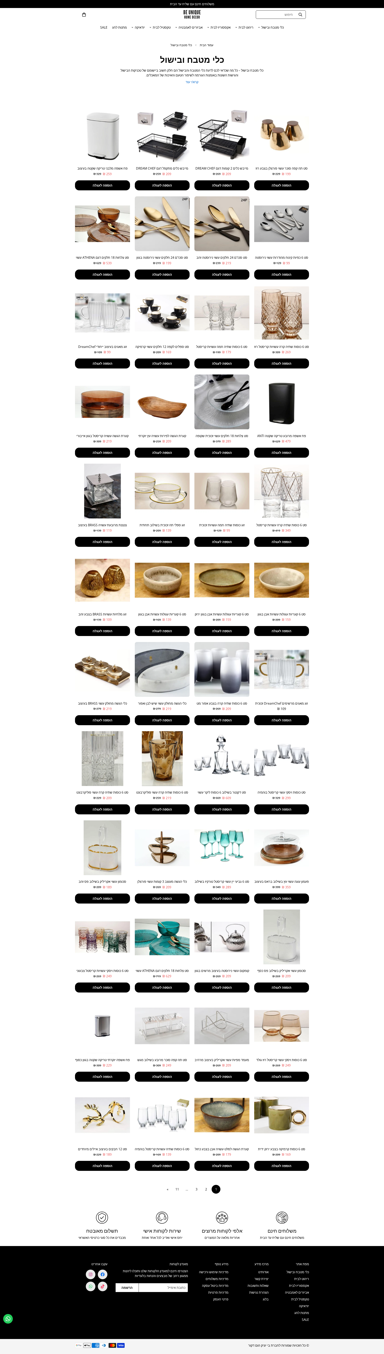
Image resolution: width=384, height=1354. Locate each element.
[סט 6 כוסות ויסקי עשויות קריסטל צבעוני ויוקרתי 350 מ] (102, 937)
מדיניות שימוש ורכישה (213, 1272)
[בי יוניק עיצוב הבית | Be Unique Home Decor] (192, 14)
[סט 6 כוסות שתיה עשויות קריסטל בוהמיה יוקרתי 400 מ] (162, 1115)
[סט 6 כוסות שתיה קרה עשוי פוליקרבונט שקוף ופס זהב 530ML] (102, 758)
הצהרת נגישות (259, 1292)
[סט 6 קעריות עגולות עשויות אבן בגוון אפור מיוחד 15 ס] (281, 580)
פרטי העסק (220, 1299)
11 (177, 1189)
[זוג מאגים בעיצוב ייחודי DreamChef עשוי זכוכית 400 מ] (102, 313)
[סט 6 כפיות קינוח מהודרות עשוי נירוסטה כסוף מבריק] (281, 223)
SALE (103, 27)
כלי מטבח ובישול (272, 27)
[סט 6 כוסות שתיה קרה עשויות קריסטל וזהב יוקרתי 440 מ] (281, 491)
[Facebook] (102, 1274)
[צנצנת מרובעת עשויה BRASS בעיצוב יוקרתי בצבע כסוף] (102, 491)
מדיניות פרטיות (218, 1292)
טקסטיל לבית (162, 27)
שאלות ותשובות (258, 1285)
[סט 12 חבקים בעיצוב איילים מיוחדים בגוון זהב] (102, 1115)
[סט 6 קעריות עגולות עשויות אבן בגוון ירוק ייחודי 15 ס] (221, 580)
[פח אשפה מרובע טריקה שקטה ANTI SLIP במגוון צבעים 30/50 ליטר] (281, 401)
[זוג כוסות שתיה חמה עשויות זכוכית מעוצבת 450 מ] (221, 491)
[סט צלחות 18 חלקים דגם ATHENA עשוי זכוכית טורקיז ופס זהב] (162, 937)
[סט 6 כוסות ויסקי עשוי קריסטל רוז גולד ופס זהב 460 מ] (281, 1026)
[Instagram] (90, 1274)
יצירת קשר (261, 1279)
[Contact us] (8, 1319)
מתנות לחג (119, 27)
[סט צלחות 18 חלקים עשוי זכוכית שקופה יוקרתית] (221, 401)
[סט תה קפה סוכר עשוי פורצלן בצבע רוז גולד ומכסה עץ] (281, 134)
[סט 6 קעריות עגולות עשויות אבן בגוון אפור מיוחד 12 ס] (162, 580)
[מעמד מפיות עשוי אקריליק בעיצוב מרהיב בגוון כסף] (221, 1026)
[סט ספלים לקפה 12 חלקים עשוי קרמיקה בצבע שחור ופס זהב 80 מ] (162, 313)
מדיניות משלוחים (217, 1279)
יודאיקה (140, 27)
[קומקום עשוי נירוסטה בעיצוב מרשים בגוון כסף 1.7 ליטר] (221, 937)
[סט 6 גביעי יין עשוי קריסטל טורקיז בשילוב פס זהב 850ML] (221, 847)
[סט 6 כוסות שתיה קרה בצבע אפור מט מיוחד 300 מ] (221, 669)
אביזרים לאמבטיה (191, 27)
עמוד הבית (206, 45)
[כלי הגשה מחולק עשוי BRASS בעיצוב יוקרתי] (102, 669)
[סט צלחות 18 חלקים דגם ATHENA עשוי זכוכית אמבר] (102, 223)
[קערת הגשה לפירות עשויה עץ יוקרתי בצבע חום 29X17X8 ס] (162, 401)
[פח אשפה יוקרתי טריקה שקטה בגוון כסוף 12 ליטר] (102, 1026)
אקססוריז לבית (221, 27)
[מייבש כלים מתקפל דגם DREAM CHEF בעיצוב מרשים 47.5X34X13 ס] (162, 134)
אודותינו (263, 1272)
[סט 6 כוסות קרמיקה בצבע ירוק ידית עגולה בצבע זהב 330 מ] (281, 1115)
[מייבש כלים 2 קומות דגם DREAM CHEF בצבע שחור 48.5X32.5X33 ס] (221, 134)
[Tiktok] (102, 1286)
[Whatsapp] (90, 1286)
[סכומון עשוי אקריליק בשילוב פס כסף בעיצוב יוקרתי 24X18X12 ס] (281, 937)
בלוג (266, 1299)
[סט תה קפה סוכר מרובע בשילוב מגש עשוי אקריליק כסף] (162, 1026)
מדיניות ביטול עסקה (215, 1285)
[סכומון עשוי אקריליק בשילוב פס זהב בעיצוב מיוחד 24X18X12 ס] (102, 847)
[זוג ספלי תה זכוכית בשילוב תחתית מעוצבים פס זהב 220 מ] (162, 491)
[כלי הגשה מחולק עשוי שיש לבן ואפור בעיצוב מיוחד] (162, 669)
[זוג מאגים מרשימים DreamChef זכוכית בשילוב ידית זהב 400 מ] (281, 669)
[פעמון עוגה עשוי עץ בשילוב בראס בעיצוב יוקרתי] (281, 847)
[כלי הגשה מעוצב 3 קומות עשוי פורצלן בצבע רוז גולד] (162, 847)
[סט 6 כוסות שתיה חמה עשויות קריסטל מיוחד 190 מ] (221, 313)
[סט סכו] (221, 223)
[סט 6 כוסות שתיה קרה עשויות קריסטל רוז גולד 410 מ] (281, 313)
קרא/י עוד (192, 82)
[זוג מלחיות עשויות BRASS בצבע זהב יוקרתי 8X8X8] (102, 580)
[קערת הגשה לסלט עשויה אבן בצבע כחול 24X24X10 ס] (221, 1115)
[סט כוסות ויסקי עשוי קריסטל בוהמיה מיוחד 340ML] (281, 758)
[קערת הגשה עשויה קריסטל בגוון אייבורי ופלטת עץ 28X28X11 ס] (102, 401)
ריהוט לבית (246, 27)
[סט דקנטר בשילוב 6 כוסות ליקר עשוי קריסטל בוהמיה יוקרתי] (221, 758)
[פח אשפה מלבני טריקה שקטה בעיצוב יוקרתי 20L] (102, 134)
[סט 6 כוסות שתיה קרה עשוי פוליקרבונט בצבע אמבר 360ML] (162, 758)
